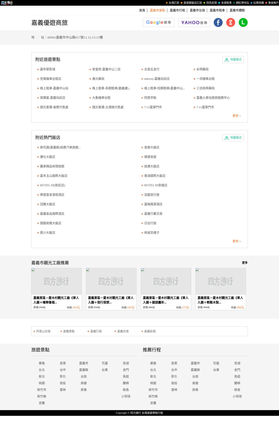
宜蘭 (42, 403)
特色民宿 (211, 2)
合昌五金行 (151, 69)
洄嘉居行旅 (151, 194)
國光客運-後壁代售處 (54, 107)
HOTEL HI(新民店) (52, 185)
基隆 (42, 363)
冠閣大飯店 (47, 204)
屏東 (84, 389)
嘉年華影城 (47, 69)
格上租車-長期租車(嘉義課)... (111, 88)
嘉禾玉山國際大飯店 (53, 175)
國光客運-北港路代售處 (108, 107)
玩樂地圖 (258, 2)
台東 (105, 369)
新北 (42, 376)
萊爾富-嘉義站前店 (52, 97)
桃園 (42, 383)
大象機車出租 (101, 97)
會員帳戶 (273, 2)
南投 (63, 383)
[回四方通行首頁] (7, 3)
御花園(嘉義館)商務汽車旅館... (60, 147)
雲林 (63, 389)
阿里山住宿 (43, 331)
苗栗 (63, 363)
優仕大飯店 (47, 156)
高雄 (84, 383)
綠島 (126, 389)
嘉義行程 (96, 331)
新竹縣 (41, 396)
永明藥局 (202, 69)
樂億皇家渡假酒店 (52, 194)
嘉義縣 (83, 369)
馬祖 (126, 376)
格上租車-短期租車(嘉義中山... (164, 88)
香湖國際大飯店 (155, 175)
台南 (84, 376)
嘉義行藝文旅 (153, 213)
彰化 (63, 376)
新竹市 (41, 389)
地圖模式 (236, 59)
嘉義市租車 (217, 10)
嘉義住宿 (123, 331)
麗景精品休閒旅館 (52, 166)
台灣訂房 (174, 2)
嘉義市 (83, 363)
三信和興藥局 (205, 88)
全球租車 (226, 2)
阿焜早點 (150, 97)
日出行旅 (150, 223)
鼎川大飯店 (47, 232)
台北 (42, 369)
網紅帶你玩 (242, 2)
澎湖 (126, 363)
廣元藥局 (98, 78)
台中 (63, 369)
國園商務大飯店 (50, 223)
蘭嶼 (126, 383)
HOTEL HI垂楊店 (155, 185)
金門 (126, 369)
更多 (245, 262)
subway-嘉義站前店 (157, 78)
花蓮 (105, 363)
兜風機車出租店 (50, 78)
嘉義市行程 (177, 10)
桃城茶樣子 (151, 232)
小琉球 (125, 396)
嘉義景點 (69, 331)
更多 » (236, 115)
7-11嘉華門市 (153, 107)
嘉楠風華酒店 (153, 204)
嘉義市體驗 (237, 10)
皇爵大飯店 (151, 147)
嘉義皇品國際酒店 (52, 213)
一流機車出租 (205, 78)
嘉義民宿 (150, 331)
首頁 (142, 10)
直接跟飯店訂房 (193, 2)
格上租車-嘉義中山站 (54, 88)
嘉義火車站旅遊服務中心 (213, 97)
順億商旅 (150, 156)
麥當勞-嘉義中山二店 (106, 69)
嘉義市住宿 (197, 10)
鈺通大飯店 (151, 166)
